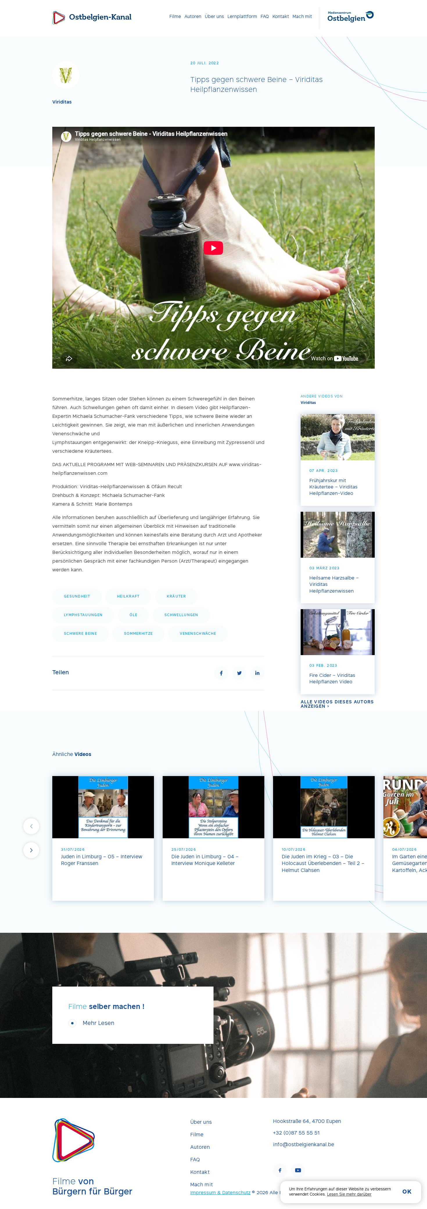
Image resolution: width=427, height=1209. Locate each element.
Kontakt (280, 17)
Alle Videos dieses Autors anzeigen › (337, 704)
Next (31, 850)
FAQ (265, 17)
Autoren (192, 17)
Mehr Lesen (98, 1023)
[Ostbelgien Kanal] (58, 17)
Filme (175, 17)
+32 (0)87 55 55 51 (296, 1133)
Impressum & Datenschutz (220, 1193)
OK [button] (407, 1192)
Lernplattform (242, 17)
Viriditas (62, 102)
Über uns (214, 17)
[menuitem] (175, 17)
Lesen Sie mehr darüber (349, 1194)
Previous (31, 826)
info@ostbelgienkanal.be (303, 1145)
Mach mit (302, 17)
